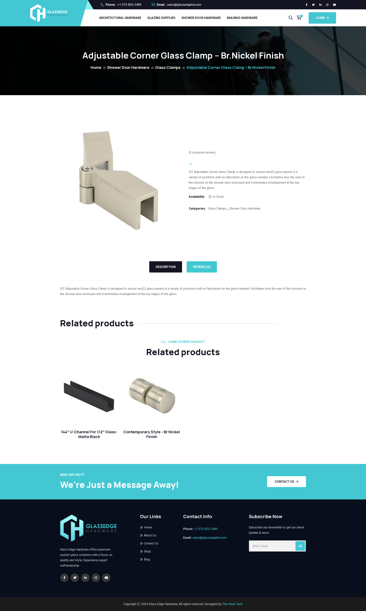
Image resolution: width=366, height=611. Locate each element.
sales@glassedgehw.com (184, 4)
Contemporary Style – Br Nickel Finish (151, 434)
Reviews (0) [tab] (201, 267)
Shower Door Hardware (201, 18)
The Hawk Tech (232, 604)
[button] (194, 163)
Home (96, 67)
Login (320, 18)
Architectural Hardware (120, 18)
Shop (147, 551)
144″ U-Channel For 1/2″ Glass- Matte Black (89, 434)
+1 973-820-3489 (129, 4)
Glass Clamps (168, 67)
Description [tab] (166, 267)
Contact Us (284, 481)
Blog (147, 559)
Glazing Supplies (161, 18)
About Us (150, 535)
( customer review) (202, 152)
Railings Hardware (242, 18)
